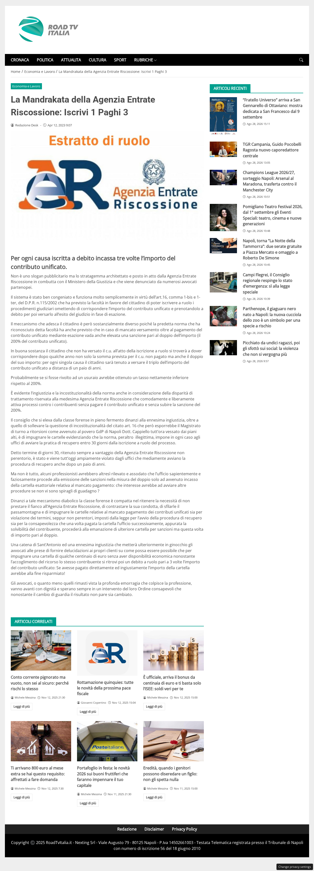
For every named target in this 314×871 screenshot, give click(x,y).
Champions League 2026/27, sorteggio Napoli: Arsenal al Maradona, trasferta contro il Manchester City (270, 181)
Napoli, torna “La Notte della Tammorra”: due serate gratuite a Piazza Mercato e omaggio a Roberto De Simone (272, 249)
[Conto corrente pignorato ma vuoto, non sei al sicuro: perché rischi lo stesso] (41, 650)
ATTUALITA (71, 60)
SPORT (120, 60)
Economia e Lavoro (26, 86)
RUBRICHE (143, 60)
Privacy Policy (184, 829)
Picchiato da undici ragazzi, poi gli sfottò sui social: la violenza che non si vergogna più (271, 348)
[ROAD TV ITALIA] (47, 29)
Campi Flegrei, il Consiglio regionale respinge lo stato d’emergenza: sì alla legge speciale (267, 283)
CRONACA (20, 60)
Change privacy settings (294, 867)
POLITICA (45, 60)
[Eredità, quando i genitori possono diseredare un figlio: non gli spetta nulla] (173, 741)
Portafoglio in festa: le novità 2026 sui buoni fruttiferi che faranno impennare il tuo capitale (103, 776)
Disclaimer (154, 829)
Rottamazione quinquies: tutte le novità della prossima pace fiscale (105, 688)
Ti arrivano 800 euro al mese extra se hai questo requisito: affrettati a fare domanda (38, 773)
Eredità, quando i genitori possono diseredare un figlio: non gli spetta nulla (170, 773)
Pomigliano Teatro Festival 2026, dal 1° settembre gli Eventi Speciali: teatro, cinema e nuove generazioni (272, 215)
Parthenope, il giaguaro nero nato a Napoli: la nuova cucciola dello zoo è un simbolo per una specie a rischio (272, 317)
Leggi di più (21, 706)
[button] (301, 60)
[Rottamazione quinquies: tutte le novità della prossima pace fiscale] (107, 653)
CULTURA (97, 60)
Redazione (127, 829)
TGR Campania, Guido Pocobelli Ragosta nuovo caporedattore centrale (272, 150)
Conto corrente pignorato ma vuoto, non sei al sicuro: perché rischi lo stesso (40, 682)
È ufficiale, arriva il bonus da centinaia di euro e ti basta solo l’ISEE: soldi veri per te (172, 682)
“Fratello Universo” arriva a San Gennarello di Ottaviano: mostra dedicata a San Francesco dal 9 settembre (272, 108)
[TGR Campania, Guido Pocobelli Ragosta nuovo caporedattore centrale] (223, 149)
